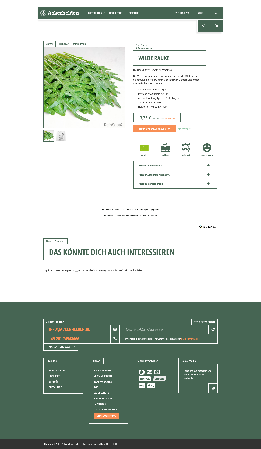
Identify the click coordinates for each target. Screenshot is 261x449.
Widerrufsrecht (103, 398)
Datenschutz (101, 392)
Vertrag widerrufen (106, 416)
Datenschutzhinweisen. (191, 339)
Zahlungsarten (103, 381)
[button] (158, 47)
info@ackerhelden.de (69, 329)
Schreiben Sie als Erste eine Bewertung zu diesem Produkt (130, 215)
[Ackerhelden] (59, 13)
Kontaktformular (59, 346)
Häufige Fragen (103, 370)
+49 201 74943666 (64, 338)
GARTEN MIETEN (57, 370)
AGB (96, 387)
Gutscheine (55, 387)
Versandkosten (170, 119)
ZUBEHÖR (53, 381)
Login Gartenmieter (105, 409)
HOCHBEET (54, 376)
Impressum (100, 404)
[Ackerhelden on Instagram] (213, 388)
